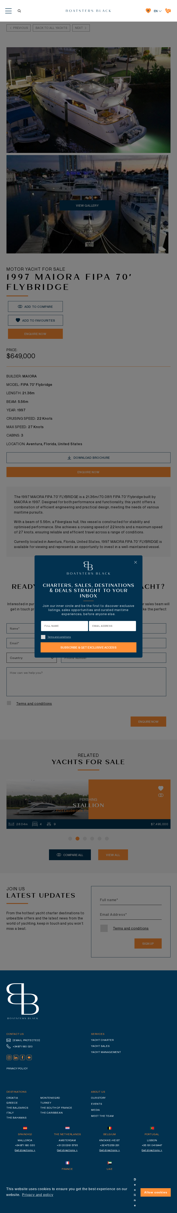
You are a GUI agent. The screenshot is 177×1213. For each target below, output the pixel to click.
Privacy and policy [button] (37, 1195)
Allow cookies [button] (155, 1192)
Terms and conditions (59, 637)
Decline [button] (135, 1192)
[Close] (135, 562)
